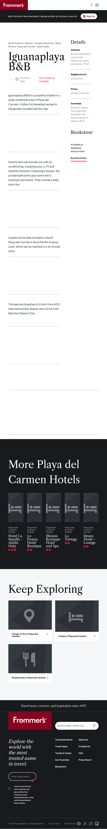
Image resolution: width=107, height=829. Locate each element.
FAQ (81, 753)
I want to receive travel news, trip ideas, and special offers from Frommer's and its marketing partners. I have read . (24, 794)
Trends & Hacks (63, 753)
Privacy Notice (54, 824)
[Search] (94, 725)
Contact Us (84, 746)
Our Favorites (62, 760)
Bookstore (60, 766)
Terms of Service (70, 824)
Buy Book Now (79, 158)
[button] (97, 5)
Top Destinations (64, 740)
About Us (83, 740)
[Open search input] (91, 5)
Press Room (85, 760)
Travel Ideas (61, 746)
